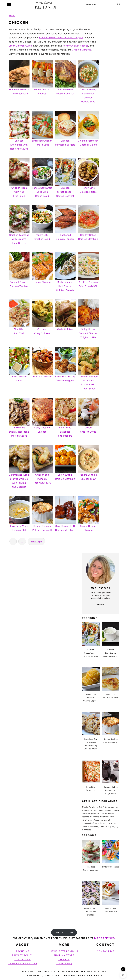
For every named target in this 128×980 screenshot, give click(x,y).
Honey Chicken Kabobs (75, 45)
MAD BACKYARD (104, 938)
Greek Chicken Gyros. (20, 45)
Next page (36, 541)
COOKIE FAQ (64, 963)
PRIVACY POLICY (22, 955)
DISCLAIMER (22, 959)
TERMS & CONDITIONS (22, 963)
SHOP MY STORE (64, 955)
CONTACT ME (105, 951)
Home (12, 15)
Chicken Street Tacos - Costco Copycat (61, 37)
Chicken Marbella (81, 49)
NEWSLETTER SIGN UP (64, 951)
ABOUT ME (22, 951)
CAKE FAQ (64, 959)
